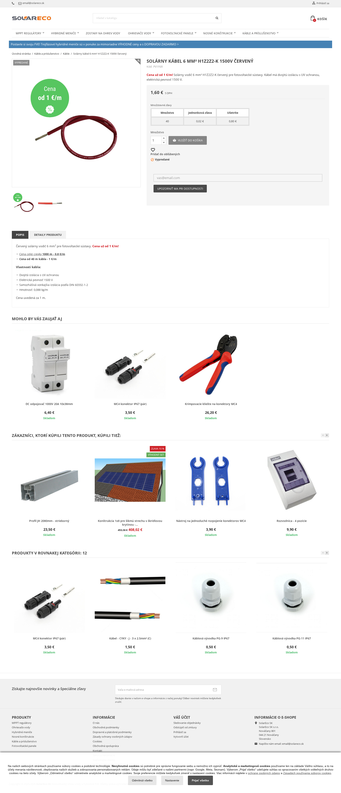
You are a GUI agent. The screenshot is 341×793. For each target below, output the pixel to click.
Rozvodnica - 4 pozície (292, 521)
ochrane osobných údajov (264, 773)
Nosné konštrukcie (218, 33)
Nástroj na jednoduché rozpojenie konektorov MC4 (211, 521)
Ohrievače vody (139, 33)
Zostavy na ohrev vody (103, 33)
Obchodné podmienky (106, 727)
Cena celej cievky (42, 254)
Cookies (97, 741)
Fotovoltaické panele (177, 33)
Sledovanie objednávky (187, 723)
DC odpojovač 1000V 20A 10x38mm (49, 404)
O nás (96, 723)
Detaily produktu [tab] (48, 235)
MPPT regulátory (28, 33)
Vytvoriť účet (181, 736)
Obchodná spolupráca (106, 746)
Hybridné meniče (63, 33)
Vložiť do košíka (188, 140)
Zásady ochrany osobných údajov (112, 736)
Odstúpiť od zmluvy (185, 727)
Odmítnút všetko (142, 780)
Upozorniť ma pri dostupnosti (180, 188)
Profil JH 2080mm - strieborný (49, 521)
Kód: (150, 66)
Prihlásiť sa (179, 732)
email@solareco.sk (293, 743)
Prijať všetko (200, 780)
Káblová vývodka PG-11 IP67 (292, 638)
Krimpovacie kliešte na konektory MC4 (211, 404)
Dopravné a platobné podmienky (112, 732)
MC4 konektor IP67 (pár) (130, 404)
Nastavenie (172, 780)
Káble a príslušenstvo (259, 33)
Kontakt (97, 750)
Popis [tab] (20, 235)
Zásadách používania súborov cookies (307, 773)
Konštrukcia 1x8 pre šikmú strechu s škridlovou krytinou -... (130, 523)
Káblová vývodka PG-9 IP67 (211, 638)
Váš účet (181, 717)
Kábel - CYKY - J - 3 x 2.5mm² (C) (130, 638)
